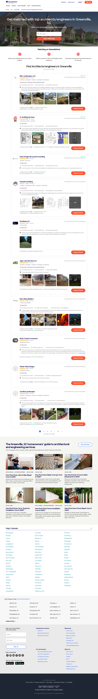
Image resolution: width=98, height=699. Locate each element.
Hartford (8, 566)
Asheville (38, 569)
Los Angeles (9, 547)
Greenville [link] (16, 9)
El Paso (66, 558)
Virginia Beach (68, 577)
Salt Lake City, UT (55, 614)
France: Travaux (29, 682)
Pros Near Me (69, 640)
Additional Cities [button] (10, 621)
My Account (69, 630)
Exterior (14, 5)
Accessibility (57, 687)
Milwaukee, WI (13, 610)
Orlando (8, 580)
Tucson (8, 538)
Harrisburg (67, 535)
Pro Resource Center (43, 656)
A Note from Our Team (72, 643)
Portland (67, 533)
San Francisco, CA (35, 618)
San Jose (8, 560)
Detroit (37, 544)
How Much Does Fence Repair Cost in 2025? (78, 509)
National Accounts (43, 661)
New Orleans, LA (55, 610)
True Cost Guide (70, 633)
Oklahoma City (39, 591)
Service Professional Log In (45, 651)
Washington (9, 569)
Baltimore (38, 538)
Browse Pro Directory (43, 633)
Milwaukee (67, 585)
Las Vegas (38, 560)
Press (67, 659)
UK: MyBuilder (69, 682)
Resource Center (70, 635)
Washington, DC (75, 618)
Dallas (66, 555)
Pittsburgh (67, 541)
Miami (7, 577)
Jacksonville (9, 574)
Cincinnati (38, 583)
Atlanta (8, 585)
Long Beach (9, 544)
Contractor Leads (42, 659)
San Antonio (68, 566)
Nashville (67, 549)
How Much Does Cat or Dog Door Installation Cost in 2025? (18, 509)
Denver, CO (13, 607)
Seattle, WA (53, 618)
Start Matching (49, 39)
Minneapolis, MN (35, 610)
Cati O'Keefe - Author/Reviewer (44, 505)
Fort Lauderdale (11, 572)
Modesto (8, 549)
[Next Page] (62, 431)
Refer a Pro (69, 638)
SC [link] (11, 9)
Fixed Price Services (43, 635)
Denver (8, 563)
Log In (80, 2)
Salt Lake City (68, 569)
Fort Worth (67, 560)
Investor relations (70, 661)
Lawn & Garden (21, 5)
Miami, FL (73, 607)
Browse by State (24, 599)
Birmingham (9, 533)
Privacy (40, 687)
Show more (82, 353)
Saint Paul (38, 552)
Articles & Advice (36, 5)
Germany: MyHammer (40, 682)
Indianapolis (9, 591)
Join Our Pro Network (43, 654)
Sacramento (10, 552)
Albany (37, 563)
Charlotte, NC (34, 603)
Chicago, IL (53, 603)
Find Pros (40, 630)
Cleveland (38, 585)
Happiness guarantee (72, 666)
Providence (67, 544)
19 (58, 431)
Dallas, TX (73, 603)
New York (38, 566)
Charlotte (38, 572)
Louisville (38, 533)
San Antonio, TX (75, 614)
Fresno (8, 541)
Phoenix (8, 535)
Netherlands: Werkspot (59, 682)
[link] (49, 78)
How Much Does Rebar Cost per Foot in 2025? (48, 476)
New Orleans (39, 535)
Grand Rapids (39, 547)
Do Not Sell (50, 687)
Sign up (16, 647)
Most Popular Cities (11, 599)
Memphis (67, 547)
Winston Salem (39, 580)
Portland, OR (34, 614)
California (44, 687)
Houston (67, 563)
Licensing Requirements (72, 645)
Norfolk (66, 572)
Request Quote (78, 108)
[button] (25, 98)
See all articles (85, 444)
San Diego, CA (13, 618)
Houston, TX (33, 607)
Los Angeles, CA (55, 607)
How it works (69, 651)
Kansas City (38, 555)
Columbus (38, 588)
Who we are (69, 654)
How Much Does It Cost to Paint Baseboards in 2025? (76, 476)
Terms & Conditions (58, 689)
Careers (68, 656)
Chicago (8, 588)
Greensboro (39, 574)
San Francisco (10, 558)
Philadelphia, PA (14, 614)
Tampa (8, 583)
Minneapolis (38, 549)
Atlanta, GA (13, 603)
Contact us (69, 664)
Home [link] (7, 9)
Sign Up (88, 2)
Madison (66, 583)
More (28, 5)
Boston (37, 541)
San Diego (9, 555)
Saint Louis (38, 558)
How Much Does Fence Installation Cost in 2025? (47, 509)
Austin (66, 552)
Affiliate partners (70, 669)
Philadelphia (68, 538)
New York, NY (74, 610)
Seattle (66, 580)
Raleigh (37, 577)
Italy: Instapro (49, 682)
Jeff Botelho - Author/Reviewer (15, 472)
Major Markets (12, 528)
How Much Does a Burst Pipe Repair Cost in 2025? (19, 476)
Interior (8, 5)
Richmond (67, 574)
